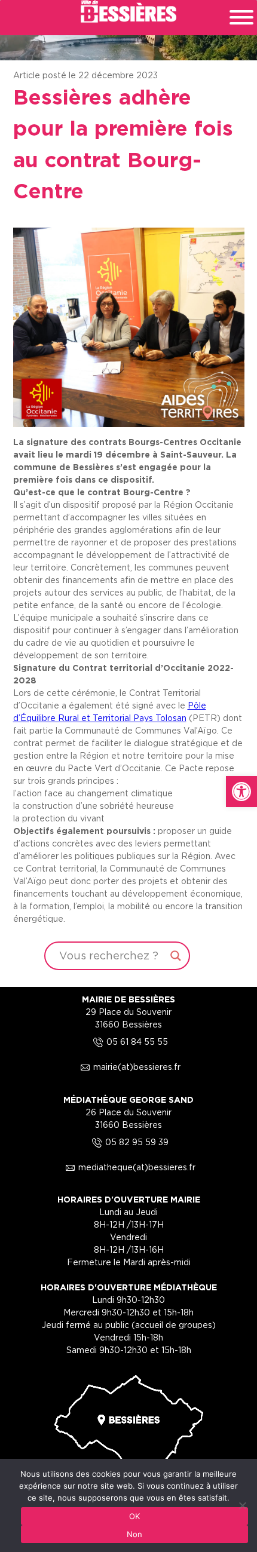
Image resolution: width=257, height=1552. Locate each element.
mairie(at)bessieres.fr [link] (128, 1066)
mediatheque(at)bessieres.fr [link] (128, 1167)
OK (134, 1516)
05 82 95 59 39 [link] (128, 1141)
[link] (241, 791)
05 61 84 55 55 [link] (129, 1041)
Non (135, 1534)
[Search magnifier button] (175, 955)
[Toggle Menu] (241, 17)
